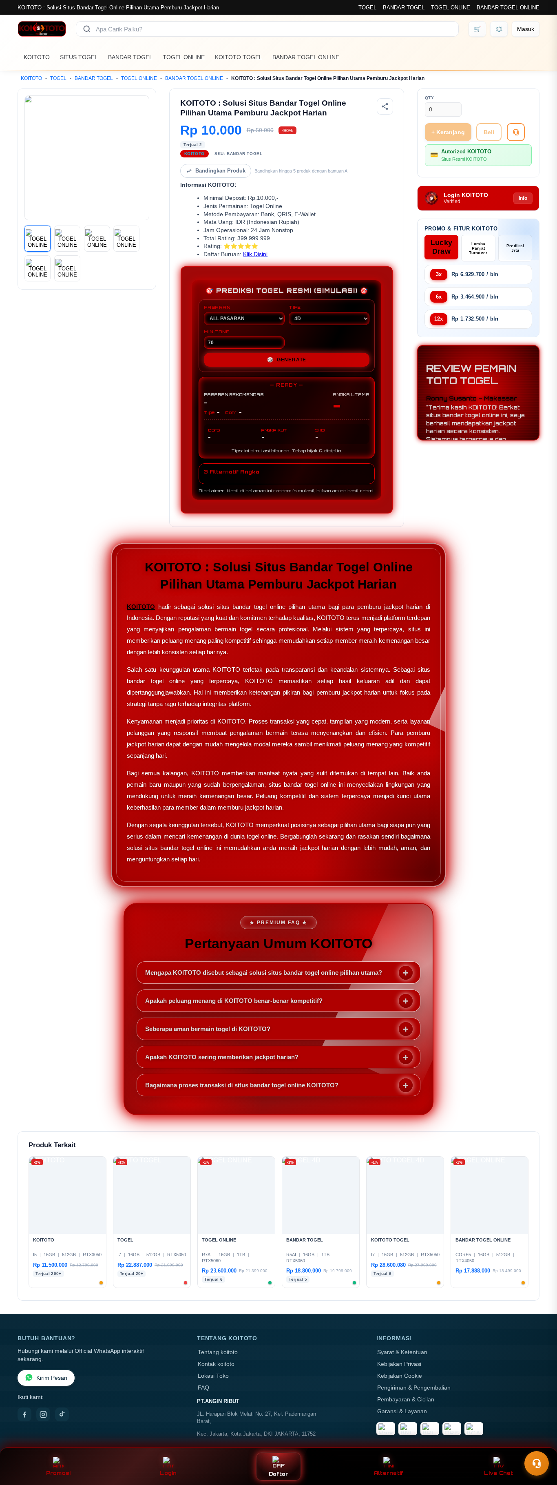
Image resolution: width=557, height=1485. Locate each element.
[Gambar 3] (97, 239)
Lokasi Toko (213, 1376)
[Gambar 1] (37, 239)
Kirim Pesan (51, 1378)
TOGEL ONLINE (450, 7)
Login (168, 1473)
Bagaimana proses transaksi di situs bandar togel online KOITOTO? (241, 1085)
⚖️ (498, 29)
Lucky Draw (442, 247)
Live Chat (498, 1473)
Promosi (58, 1473)
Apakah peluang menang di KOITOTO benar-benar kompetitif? (234, 1000)
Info (523, 198)
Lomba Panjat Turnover (478, 248)
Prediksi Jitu (515, 247)
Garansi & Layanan (402, 1411)
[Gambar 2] (67, 239)
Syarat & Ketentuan (402, 1352)
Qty (429, 97)
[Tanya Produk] (516, 132)
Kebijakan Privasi (399, 1364)
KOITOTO (37, 57)
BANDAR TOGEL (403, 7)
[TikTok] (62, 1414)
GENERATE (286, 360)
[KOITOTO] (42, 29)
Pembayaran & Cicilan (405, 1399)
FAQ (203, 1388)
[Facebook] (24, 1414)
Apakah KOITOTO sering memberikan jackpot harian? (221, 1056)
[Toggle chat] (536, 1463)
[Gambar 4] (126, 239)
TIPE (295, 307)
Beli (489, 132)
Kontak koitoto (216, 1364)
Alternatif (389, 1473)
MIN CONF (216, 331)
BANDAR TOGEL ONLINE (508, 7)
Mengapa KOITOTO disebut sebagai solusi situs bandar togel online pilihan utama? (263, 972)
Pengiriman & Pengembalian (414, 1388)
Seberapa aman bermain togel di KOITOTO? (207, 1028)
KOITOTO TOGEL (238, 57)
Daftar (279, 1474)
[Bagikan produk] (385, 106)
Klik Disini (255, 254)
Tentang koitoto (218, 1352)
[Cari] (87, 29)
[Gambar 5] (37, 268)
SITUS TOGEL (79, 57)
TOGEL (367, 7)
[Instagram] (43, 1414)
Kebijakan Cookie (399, 1376)
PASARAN (217, 307)
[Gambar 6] (67, 268)
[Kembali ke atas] (539, 1443)
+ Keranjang (448, 132)
